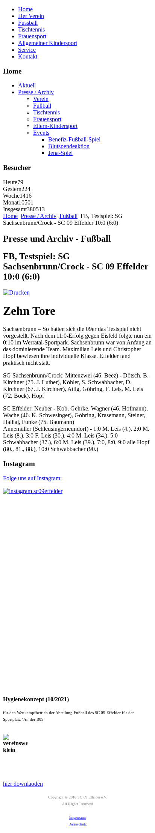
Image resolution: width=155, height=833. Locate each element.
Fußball (42, 105)
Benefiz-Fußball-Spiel (74, 139)
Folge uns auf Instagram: (32, 478)
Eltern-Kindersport (55, 126)
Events (41, 132)
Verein (41, 99)
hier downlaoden (23, 783)
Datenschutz (77, 824)
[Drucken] (16, 292)
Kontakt (27, 56)
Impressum (77, 817)
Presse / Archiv (36, 92)
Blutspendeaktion (69, 146)
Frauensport (32, 36)
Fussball (28, 23)
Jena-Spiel (60, 153)
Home (25, 9)
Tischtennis (31, 29)
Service (27, 50)
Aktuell (27, 85)
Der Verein (31, 16)
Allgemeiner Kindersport (47, 43)
